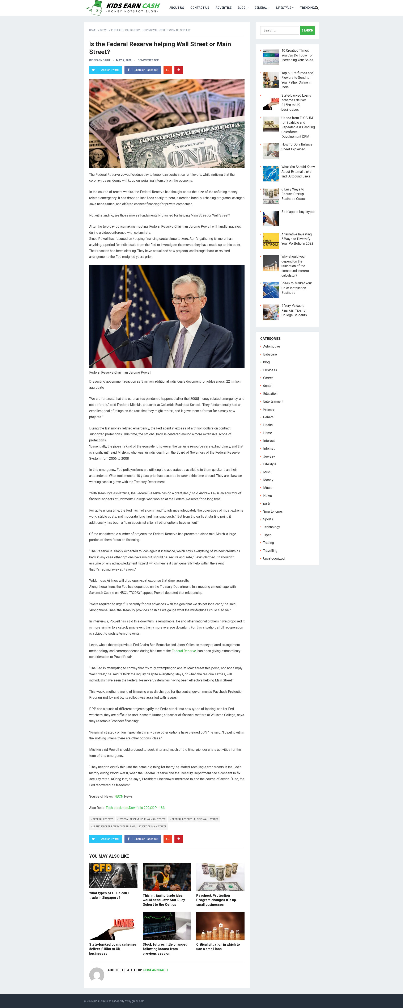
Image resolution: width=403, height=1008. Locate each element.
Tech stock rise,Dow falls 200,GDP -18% (135, 808)
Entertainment (273, 401)
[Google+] (168, 70)
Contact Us (199, 7)
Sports (268, 519)
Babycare (270, 354)
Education (270, 394)
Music (267, 488)
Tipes (267, 535)
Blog (242, 7)
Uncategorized (274, 558)
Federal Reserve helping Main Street (142, 819)
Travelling (270, 551)
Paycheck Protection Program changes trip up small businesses (216, 900)
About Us (176, 7)
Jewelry (269, 456)
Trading (268, 543)
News (103, 30)
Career (268, 378)
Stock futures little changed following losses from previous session (165, 949)
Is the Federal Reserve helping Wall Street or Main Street (129, 826)
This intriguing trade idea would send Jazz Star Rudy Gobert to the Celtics (164, 900)
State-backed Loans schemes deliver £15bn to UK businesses (113, 949)
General (260, 7)
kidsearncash (99, 60)
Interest (269, 441)
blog (266, 362)
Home (92, 30)
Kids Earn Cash (102, 1001)
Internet (269, 448)
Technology (271, 527)
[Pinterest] (178, 70)
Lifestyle (283, 7)
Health (268, 425)
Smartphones (273, 511)
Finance (269, 409)
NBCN (118, 796)
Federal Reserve (184, 651)
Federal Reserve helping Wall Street (195, 819)
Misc (267, 472)
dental (267, 386)
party (267, 503)
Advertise (224, 7)
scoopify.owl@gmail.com (128, 1001)
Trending (307, 7)
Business (270, 370)
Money (268, 480)
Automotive (271, 346)
